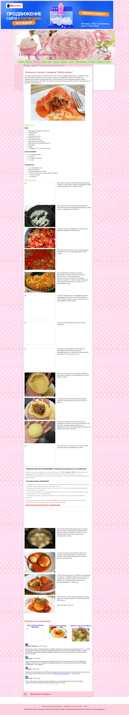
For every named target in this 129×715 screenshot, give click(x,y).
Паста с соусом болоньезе (58, 625)
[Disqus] (58, 665)
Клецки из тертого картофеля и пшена (80, 626)
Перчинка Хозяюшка (37, 54)
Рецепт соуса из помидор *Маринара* (35, 626)
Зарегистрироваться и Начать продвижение (43, 505)
